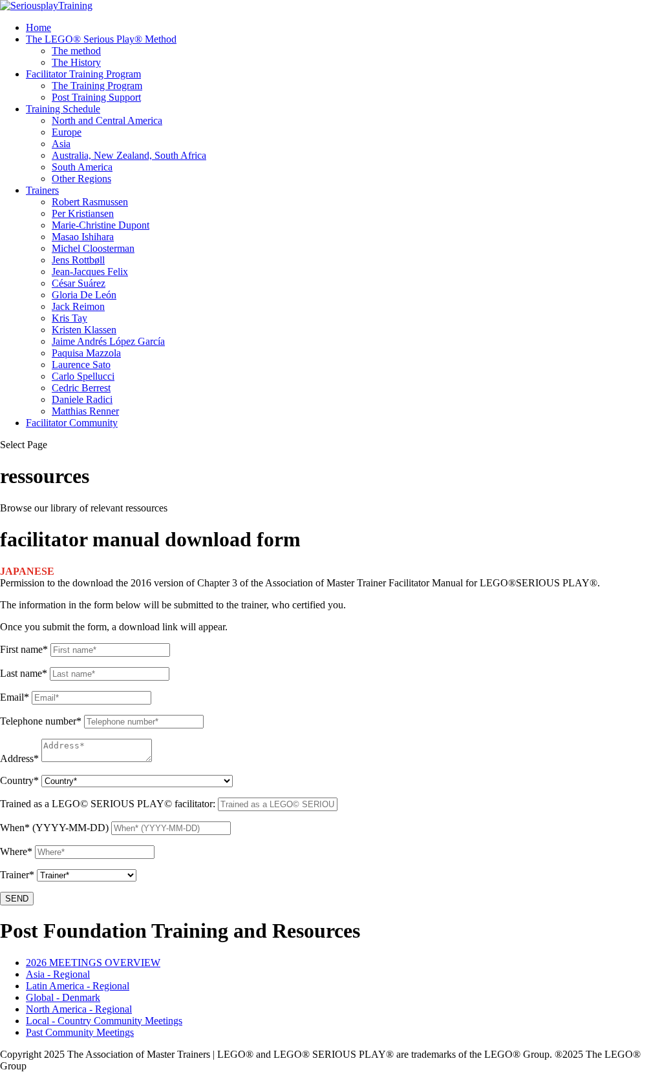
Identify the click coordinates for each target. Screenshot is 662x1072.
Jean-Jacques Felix (90, 271)
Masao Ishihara (83, 236)
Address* (19, 758)
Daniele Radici (82, 399)
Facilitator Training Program (83, 73)
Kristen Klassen (84, 329)
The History (76, 62)
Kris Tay (69, 318)
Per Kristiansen (83, 213)
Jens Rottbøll (78, 259)
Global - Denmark (63, 997)
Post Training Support (96, 97)
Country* (19, 780)
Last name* (23, 673)
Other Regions (81, 178)
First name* (24, 649)
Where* (16, 851)
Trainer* (17, 874)
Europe (66, 132)
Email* (14, 697)
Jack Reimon (78, 306)
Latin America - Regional (77, 985)
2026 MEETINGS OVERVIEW (93, 962)
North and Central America (107, 120)
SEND (16, 898)
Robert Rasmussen (90, 201)
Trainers (42, 190)
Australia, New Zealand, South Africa (129, 155)
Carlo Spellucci (83, 376)
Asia (61, 143)
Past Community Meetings (80, 1032)
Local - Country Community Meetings (104, 1020)
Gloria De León (84, 294)
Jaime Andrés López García (108, 341)
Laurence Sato (81, 364)
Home (38, 27)
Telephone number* (40, 721)
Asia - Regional (58, 974)
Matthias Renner (85, 411)
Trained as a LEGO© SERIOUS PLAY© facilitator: (107, 803)
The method (76, 50)
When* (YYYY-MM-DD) (54, 827)
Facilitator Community (72, 422)
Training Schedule (63, 108)
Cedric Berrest (81, 387)
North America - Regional (79, 1009)
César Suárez (78, 283)
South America (82, 166)
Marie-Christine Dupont (100, 225)
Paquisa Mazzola (86, 352)
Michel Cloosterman (93, 248)
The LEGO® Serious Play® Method (101, 39)
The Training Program (97, 85)
